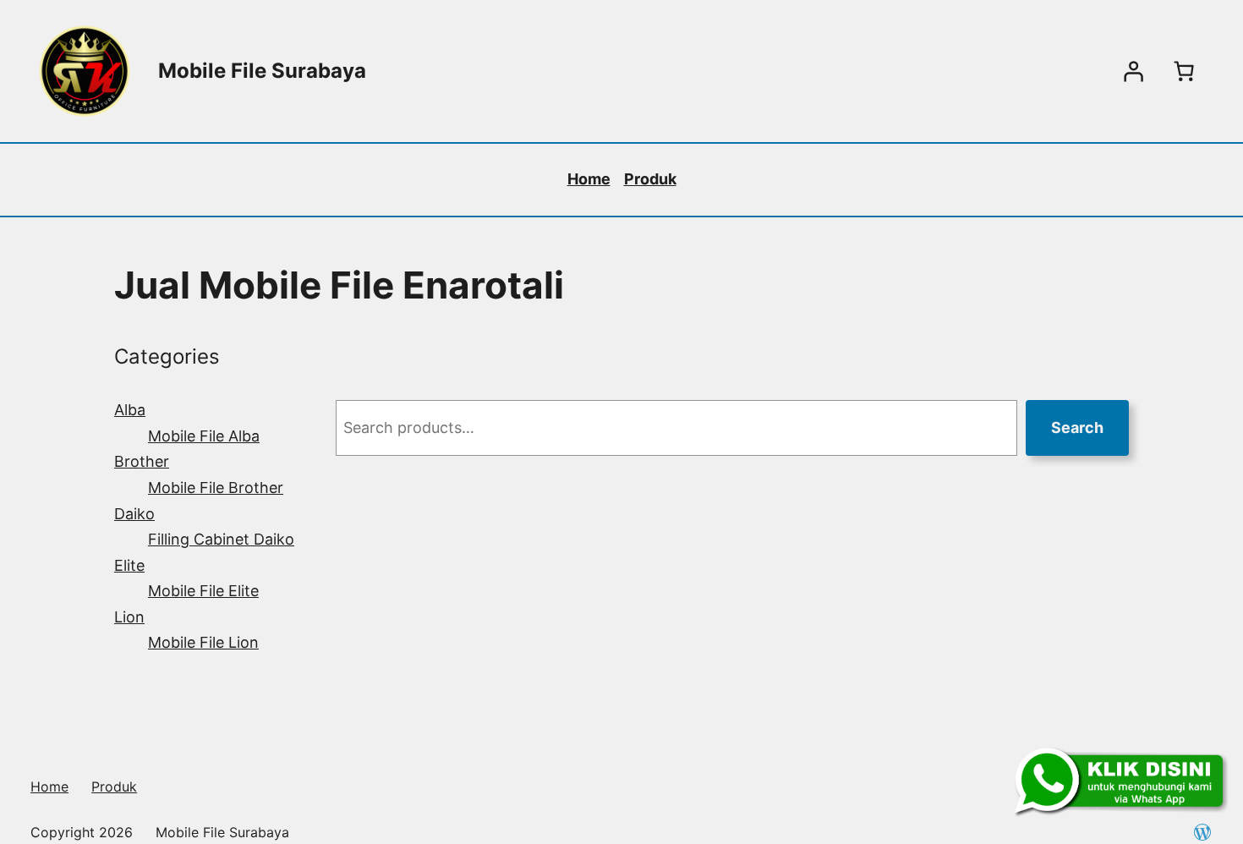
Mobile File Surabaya (262, 70)
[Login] (1133, 71)
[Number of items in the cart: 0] (1183, 71)
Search (1077, 427)
